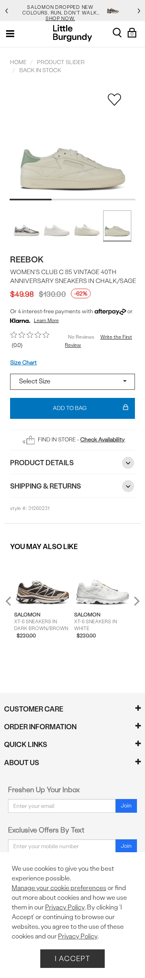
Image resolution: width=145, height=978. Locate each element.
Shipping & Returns (45, 486)
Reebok (27, 259)
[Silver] (26, 225)
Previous (13, 604)
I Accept (72, 958)
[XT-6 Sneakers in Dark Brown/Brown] (42, 581)
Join (126, 805)
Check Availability (102, 439)
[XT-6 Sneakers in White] (102, 581)
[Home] (72, 33)
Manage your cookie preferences (59, 888)
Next (135, 601)
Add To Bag (70, 408)
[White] (57, 225)
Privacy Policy (65, 907)
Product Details (42, 462)
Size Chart (23, 362)
